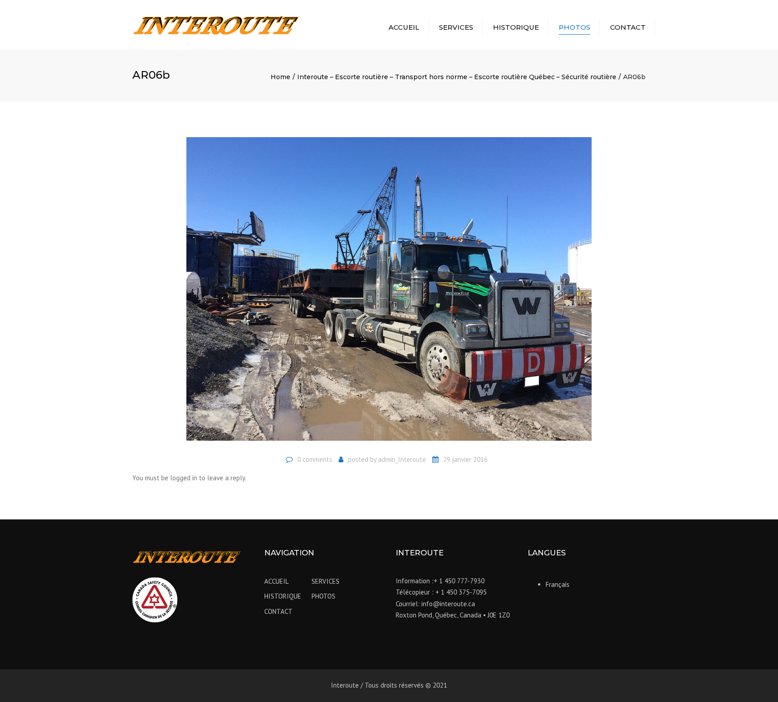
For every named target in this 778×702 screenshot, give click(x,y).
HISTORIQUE (516, 27)
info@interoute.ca (448, 603)
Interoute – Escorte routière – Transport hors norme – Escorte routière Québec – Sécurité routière (456, 77)
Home (280, 77)
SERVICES (456, 27)
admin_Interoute (402, 459)
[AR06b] (389, 292)
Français (558, 584)
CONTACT (628, 27)
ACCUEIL (404, 27)
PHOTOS (574, 27)
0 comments (314, 459)
